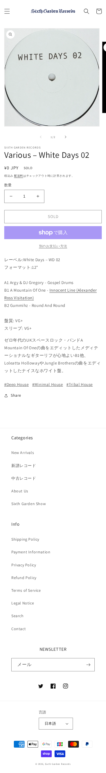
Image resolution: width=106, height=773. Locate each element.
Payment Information (30, 551)
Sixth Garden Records (58, 763)
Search (17, 615)
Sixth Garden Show (28, 503)
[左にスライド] (40, 137)
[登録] (88, 664)
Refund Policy (23, 577)
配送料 (18, 176)
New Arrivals (22, 452)
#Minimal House (47, 384)
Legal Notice (22, 603)
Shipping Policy (25, 539)
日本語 (50, 723)
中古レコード (23, 478)
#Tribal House (79, 384)
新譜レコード (23, 465)
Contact (18, 628)
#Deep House (16, 384)
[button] (7, 11)
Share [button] (16, 395)
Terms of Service (26, 590)
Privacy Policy (23, 564)
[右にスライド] (65, 137)
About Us (19, 491)
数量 (8, 185)
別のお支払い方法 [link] (53, 246)
